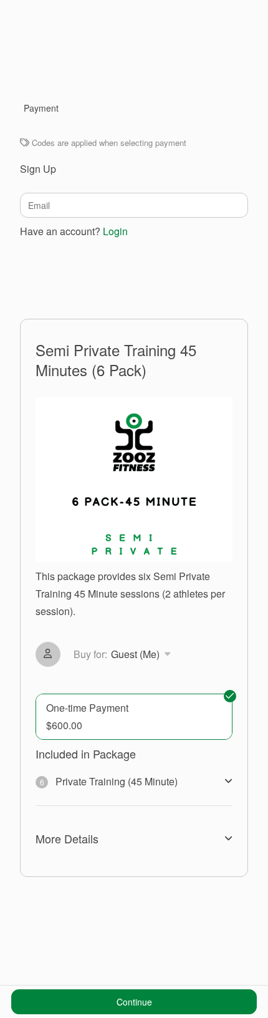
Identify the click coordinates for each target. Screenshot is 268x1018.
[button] (124, 654)
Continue (134, 1002)
